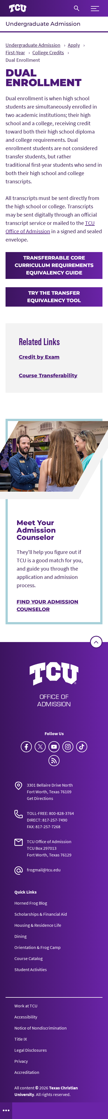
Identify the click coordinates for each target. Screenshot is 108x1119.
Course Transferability (48, 376)
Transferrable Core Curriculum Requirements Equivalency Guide (54, 265)
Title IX (20, 1039)
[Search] (77, 8)
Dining (20, 936)
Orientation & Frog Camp (37, 947)
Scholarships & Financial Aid (40, 914)
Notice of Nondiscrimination (40, 1028)
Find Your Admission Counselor (47, 605)
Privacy (21, 1061)
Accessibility (25, 1017)
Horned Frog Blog (30, 903)
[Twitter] (40, 746)
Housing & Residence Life (37, 925)
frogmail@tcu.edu (44, 869)
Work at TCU (25, 1005)
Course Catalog (28, 958)
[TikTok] (81, 746)
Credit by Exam (39, 357)
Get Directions (40, 798)
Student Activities (30, 969)
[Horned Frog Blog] (54, 760)
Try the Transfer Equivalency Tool (54, 297)
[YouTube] (54, 746)
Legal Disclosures (30, 1050)
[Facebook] (26, 746)
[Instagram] (67, 746)
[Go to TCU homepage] (18, 8)
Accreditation (26, 1072)
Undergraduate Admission (43, 23)
